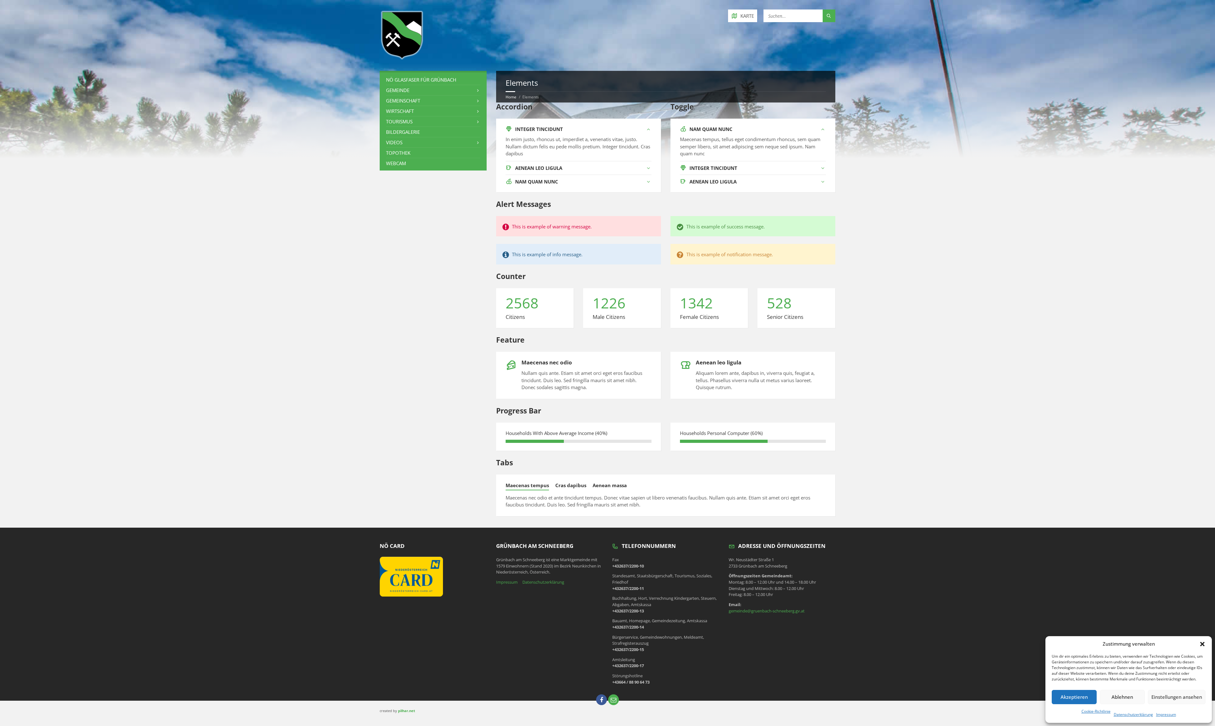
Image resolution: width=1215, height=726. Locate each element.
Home (511, 97)
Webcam (396, 163)
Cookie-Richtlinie (1096, 711)
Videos (394, 142)
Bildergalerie (403, 132)
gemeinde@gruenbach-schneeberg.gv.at (767, 611)
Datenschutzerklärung (1133, 714)
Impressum (1166, 714)
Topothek (398, 153)
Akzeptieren (1074, 697)
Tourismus (399, 121)
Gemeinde (397, 90)
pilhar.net (406, 710)
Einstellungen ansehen (1176, 697)
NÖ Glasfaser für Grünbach (421, 80)
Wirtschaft (400, 111)
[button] (1202, 644)
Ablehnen (1122, 697)
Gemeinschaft (403, 100)
